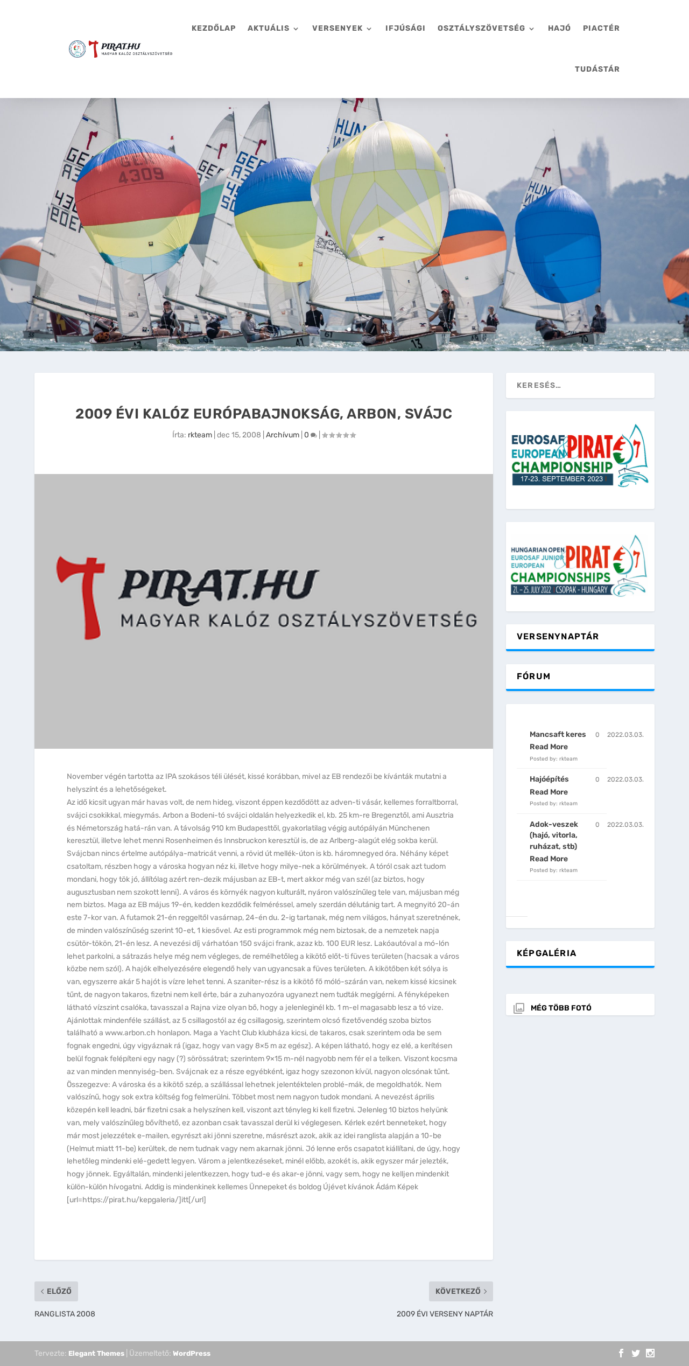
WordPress (191, 1353)
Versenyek (337, 28)
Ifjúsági (405, 28)
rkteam (200, 435)
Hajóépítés (549, 779)
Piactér (601, 28)
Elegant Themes (96, 1353)
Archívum (282, 435)
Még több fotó (561, 1008)
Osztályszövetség (481, 28)
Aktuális (269, 28)
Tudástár (597, 69)
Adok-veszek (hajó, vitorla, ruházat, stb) (554, 835)
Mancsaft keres (558, 734)
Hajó (559, 28)
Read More (549, 746)
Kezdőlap (214, 28)
